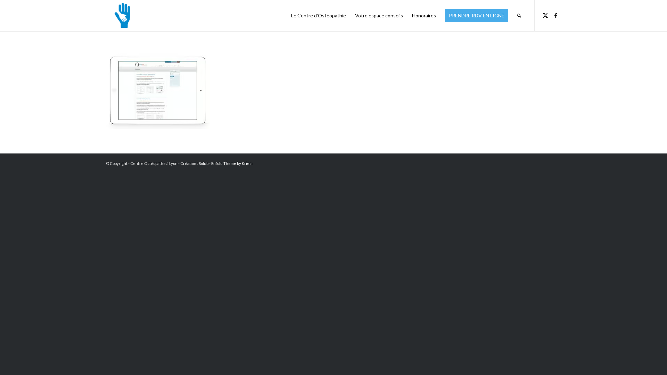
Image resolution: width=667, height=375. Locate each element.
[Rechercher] (519, 15)
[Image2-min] (121, 15)
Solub (203, 163)
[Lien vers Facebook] (556, 15)
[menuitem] (319, 15)
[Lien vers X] (545, 15)
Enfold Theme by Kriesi (232, 163)
